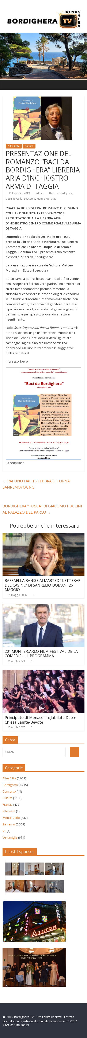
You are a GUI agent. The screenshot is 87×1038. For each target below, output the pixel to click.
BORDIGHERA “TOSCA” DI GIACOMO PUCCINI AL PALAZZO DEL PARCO (42, 509)
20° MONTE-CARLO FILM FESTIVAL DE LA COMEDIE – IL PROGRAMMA (41, 653)
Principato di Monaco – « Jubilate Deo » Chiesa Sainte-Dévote (40, 720)
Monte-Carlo (11, 818)
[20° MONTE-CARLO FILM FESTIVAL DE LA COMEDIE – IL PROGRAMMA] (43, 606)
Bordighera (10, 785)
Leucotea (29, 198)
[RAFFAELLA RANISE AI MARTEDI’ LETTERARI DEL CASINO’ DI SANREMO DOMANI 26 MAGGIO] (43, 535)
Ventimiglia (10, 837)
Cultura (29, 146)
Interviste (9, 811)
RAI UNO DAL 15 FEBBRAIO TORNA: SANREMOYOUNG (37, 484)
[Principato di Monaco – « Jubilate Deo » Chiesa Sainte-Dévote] (43, 672)
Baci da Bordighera (60, 193)
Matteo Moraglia (46, 198)
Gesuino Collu (14, 198)
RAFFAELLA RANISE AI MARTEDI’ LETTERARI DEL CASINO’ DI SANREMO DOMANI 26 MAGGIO (43, 585)
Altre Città (14, 146)
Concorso (9, 791)
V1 (4, 831)
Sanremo (9, 824)
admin (39, 193)
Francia (7, 805)
